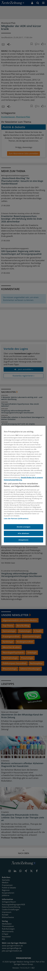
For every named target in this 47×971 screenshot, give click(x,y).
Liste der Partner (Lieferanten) (16, 518)
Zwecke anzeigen (23, 527)
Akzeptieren (23, 540)
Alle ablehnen (23, 533)
